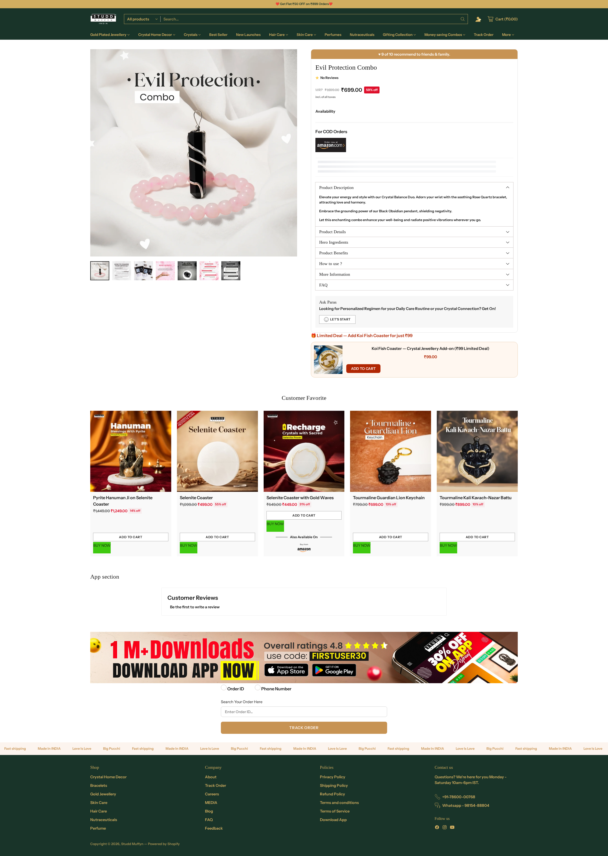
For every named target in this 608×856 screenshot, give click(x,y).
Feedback (214, 828)
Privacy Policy (332, 776)
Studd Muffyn (132, 844)
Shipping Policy (334, 785)
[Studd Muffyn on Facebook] (437, 828)
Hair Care (98, 811)
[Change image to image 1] (99, 270)
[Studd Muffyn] (103, 19)
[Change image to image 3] (143, 270)
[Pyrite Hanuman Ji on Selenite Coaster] (130, 451)
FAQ (209, 819)
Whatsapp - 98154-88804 (465, 805)
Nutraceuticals (103, 819)
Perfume (98, 828)
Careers (212, 794)
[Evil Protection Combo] (193, 152)
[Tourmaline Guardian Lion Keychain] (390, 451)
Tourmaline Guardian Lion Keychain (389, 497)
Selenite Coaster (196, 497)
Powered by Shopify (164, 844)
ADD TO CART (363, 368)
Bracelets (98, 785)
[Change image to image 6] (209, 270)
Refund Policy (332, 794)
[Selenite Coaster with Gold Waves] (304, 451)
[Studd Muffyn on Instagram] (444, 828)
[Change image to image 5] (187, 270)
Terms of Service (335, 811)
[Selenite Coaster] (217, 451)
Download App (333, 819)
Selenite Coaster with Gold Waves (300, 497)
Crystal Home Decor (108, 776)
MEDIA (211, 802)
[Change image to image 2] (121, 270)
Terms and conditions (339, 802)
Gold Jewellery (103, 794)
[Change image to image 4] (165, 270)
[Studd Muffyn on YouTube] (452, 828)
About (211, 776)
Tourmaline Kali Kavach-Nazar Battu (476, 497)
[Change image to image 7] (230, 270)
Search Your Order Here (241, 701)
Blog (209, 811)
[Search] (462, 19)
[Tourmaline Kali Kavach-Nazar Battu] (477, 451)
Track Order (303, 727)
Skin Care (98, 802)
